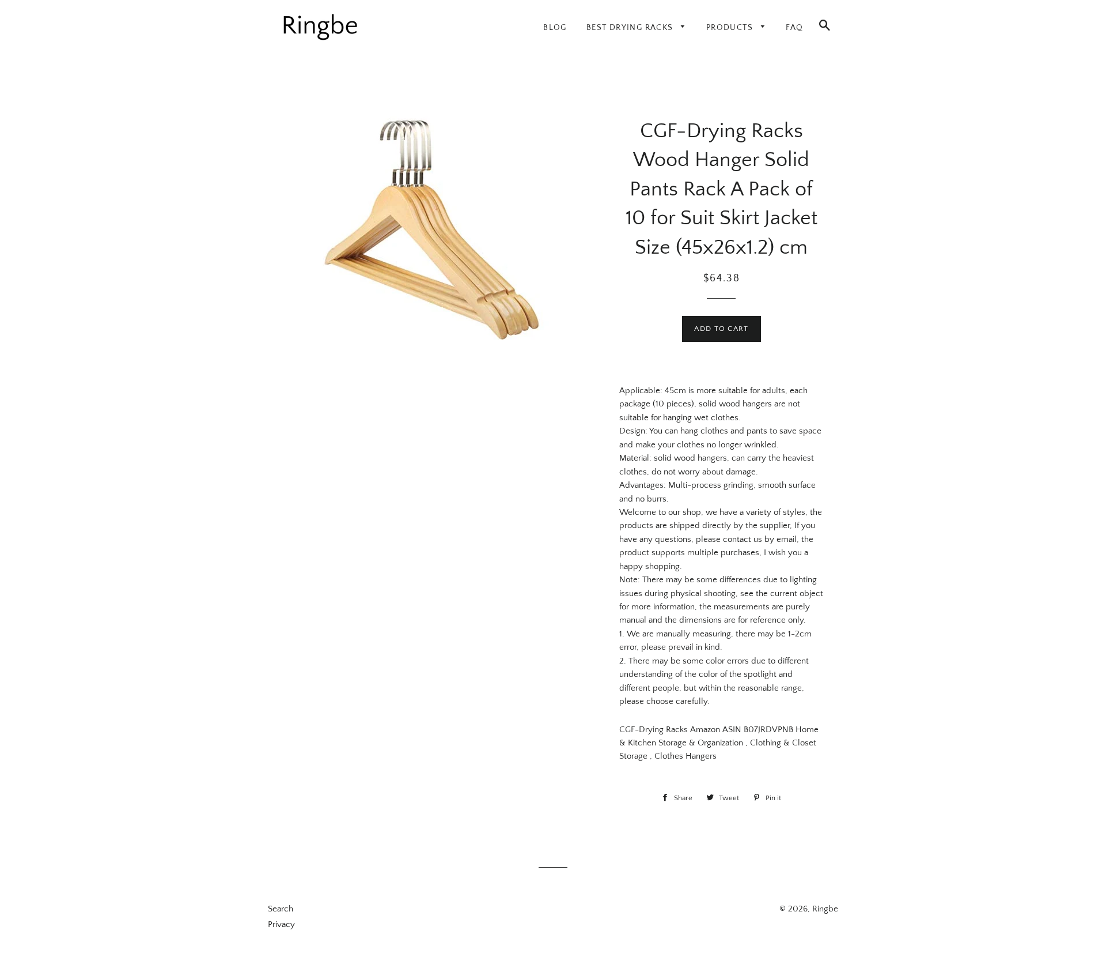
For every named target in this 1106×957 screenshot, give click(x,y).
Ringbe (825, 909)
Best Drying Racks (631, 27)
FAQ (794, 27)
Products (731, 27)
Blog (555, 27)
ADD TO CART (721, 329)
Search (280, 909)
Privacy (281, 924)
